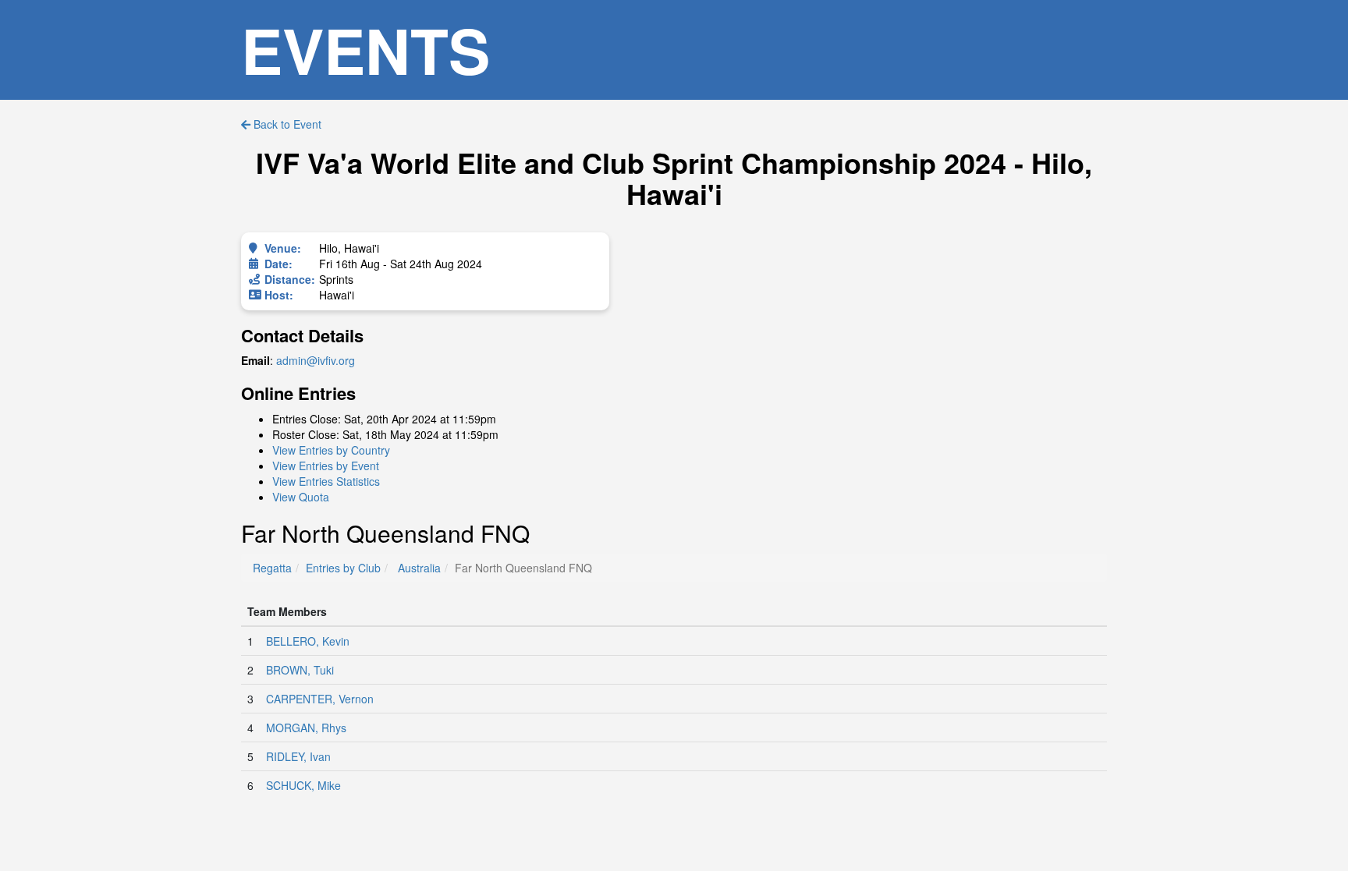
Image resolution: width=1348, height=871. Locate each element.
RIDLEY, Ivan (298, 756)
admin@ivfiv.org (315, 360)
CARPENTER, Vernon (320, 698)
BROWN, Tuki (300, 670)
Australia (419, 567)
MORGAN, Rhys (306, 727)
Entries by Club (343, 567)
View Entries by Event (325, 465)
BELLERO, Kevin (307, 641)
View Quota (300, 497)
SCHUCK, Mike (303, 785)
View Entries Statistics (326, 481)
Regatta (272, 567)
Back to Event (285, 124)
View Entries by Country (331, 450)
